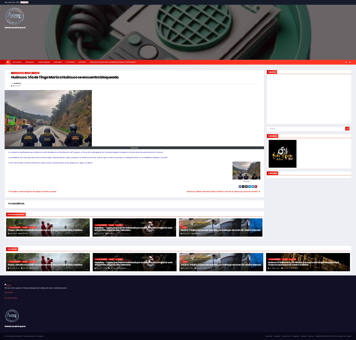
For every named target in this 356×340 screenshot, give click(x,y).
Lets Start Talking (11, 298)
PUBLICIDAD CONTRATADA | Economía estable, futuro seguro (113, 62)
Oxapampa (58, 62)
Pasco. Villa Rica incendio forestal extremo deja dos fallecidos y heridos (45, 230)
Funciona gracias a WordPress (14, 336)
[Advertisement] (178, 44)
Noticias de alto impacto (15, 27)
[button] (346, 62)
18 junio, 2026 (188, 268)
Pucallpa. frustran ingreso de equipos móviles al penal (33, 191)
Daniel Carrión (44, 62)
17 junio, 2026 (275, 268)
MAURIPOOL (17, 83)
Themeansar (39, 336)
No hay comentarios (30, 268)
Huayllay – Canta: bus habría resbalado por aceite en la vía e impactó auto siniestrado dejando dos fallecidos (133, 229)
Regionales (30, 62)
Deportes (82, 62)
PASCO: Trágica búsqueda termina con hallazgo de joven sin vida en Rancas (220, 230)
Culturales (70, 62)
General (27, 73)
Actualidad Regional (17, 73)
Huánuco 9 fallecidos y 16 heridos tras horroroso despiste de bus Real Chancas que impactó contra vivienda (303, 263)
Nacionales (17, 62)
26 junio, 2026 (101, 268)
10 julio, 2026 (15, 268)
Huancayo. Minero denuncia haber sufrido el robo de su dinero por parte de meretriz (223, 191)
